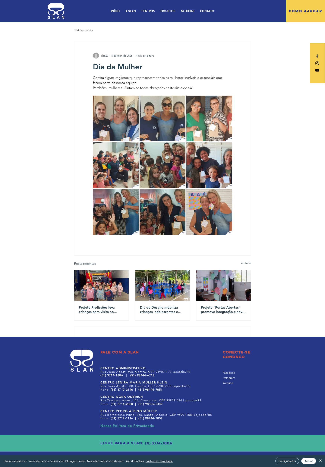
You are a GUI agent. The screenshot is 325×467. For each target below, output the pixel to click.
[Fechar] (320, 461)
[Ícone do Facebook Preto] (317, 56)
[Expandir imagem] (116, 118)
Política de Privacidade (159, 461)
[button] (131, 11)
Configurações (287, 461)
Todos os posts (83, 30)
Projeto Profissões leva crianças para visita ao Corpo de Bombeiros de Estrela (97, 309)
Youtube (228, 383)
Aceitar (308, 461)
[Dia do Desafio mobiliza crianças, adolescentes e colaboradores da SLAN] (162, 285)
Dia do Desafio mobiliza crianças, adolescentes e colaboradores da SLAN (159, 309)
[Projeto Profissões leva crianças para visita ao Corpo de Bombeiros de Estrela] (101, 285)
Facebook (229, 372)
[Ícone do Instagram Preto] (317, 63)
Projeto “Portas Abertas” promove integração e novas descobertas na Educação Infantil (223, 309)
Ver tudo (246, 263)
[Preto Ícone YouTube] (317, 70)
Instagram (229, 378)
